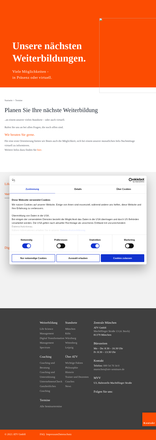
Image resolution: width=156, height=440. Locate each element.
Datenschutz (65, 434)
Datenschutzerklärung (72, 230)
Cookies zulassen (122, 258)
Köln (68, 333)
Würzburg (70, 338)
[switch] (61, 245)
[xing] (109, 397)
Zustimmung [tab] (32, 189)
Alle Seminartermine (51, 406)
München (70, 328)
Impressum (52, 434)
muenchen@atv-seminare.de (109, 369)
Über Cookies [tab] (123, 189)
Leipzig (69, 347)
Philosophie (71, 367)
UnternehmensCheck (51, 381)
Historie (69, 372)
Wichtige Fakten (74, 362)
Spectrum (45, 347)
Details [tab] (78, 189)
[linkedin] (104, 397)
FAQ (42, 434)
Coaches (69, 381)
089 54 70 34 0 (111, 365)
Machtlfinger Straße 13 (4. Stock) (112, 331)
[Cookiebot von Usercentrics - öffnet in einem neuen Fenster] (131, 180)
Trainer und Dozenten (77, 376)
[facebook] (95, 397)
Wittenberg (71, 342)
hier (39, 149)
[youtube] (99, 397)
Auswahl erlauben (78, 258)
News (68, 386)
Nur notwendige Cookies (33, 258)
